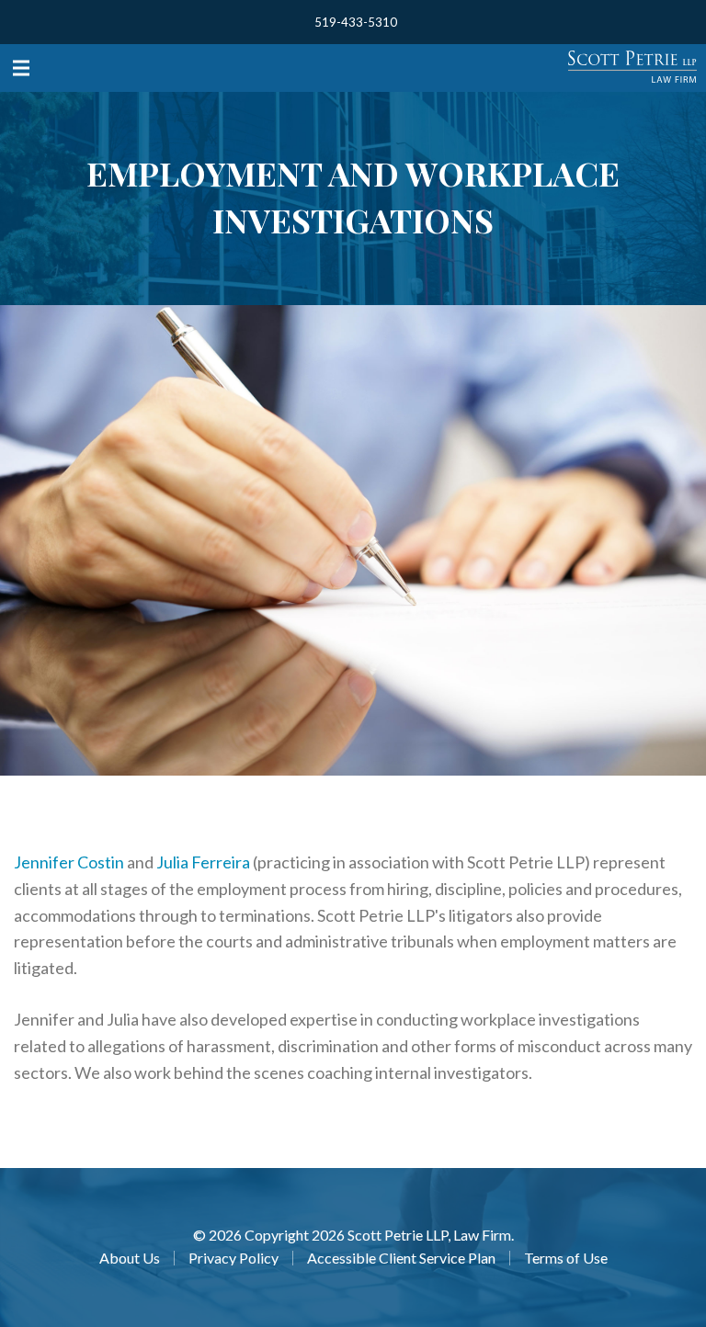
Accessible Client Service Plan (401, 1258)
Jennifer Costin (69, 862)
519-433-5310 (355, 22)
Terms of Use (566, 1258)
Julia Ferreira (203, 862)
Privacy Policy (233, 1258)
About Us (129, 1258)
